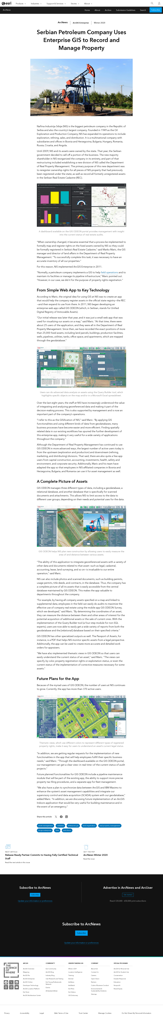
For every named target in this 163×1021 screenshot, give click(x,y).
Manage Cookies (104, 1013)
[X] (11, 982)
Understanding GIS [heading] (75, 963)
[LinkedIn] (17, 982)
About (97, 10)
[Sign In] (159, 3)
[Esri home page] (7, 3)
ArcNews (7, 10)
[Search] (152, 3)
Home (87, 10)
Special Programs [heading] (121, 963)
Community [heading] (50, 963)
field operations (109, 273)
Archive (108, 10)
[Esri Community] (6, 987)
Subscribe (155, 10)
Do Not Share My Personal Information (136, 1013)
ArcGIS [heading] (25, 963)
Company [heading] (94, 963)
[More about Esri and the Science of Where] (11, 970)
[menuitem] (32, 969)
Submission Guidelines (125, 10)
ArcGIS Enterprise (81, 23)
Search (143, 10)
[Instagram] (11, 987)
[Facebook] (6, 982)
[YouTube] (17, 987)
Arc (63, 22)
